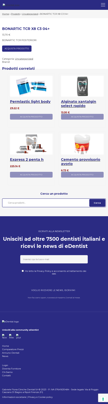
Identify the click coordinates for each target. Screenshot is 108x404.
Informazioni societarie (14, 397)
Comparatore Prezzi (13, 349)
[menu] (103, 5)
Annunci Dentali (10, 352)
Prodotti (15, 14)
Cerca (97, 203)
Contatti (6, 375)
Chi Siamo (7, 372)
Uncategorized (30, 14)
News (5, 356)
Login (5, 365)
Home (5, 14)
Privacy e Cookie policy (40, 397)
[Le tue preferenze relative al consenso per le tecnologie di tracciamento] (103, 399)
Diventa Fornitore (11, 368)
